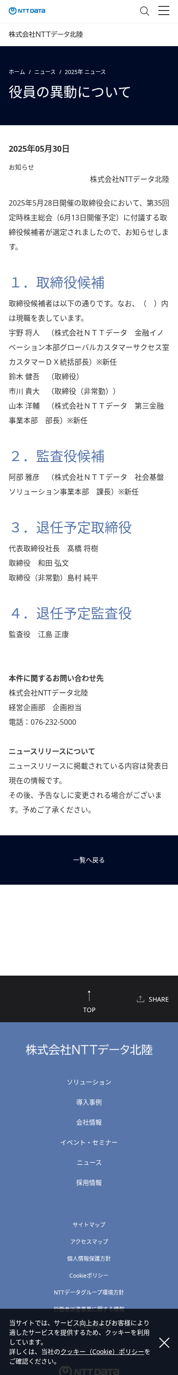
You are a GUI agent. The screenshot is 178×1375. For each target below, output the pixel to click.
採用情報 (89, 1182)
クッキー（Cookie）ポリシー (102, 1351)
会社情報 (89, 1122)
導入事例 (89, 1102)
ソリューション (89, 1082)
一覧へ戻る (89, 859)
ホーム (17, 72)
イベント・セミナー (89, 1142)
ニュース (45, 72)
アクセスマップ (89, 1242)
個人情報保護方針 (89, 1259)
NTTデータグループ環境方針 (89, 1292)
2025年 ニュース (85, 72)
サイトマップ (89, 1225)
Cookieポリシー (89, 1275)
